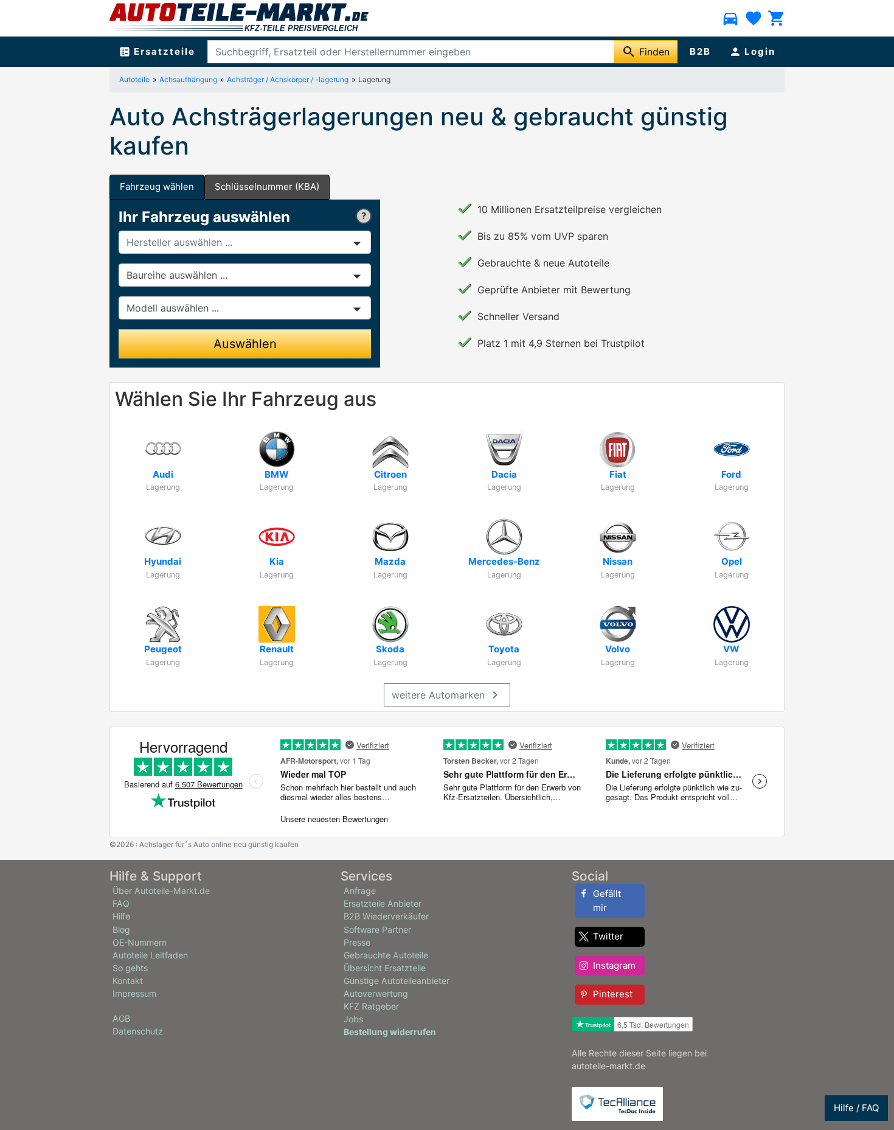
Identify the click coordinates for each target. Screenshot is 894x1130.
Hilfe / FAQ (856, 1108)
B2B (700, 51)
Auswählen (245, 344)
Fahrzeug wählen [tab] (157, 186)
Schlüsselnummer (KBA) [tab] (267, 186)
